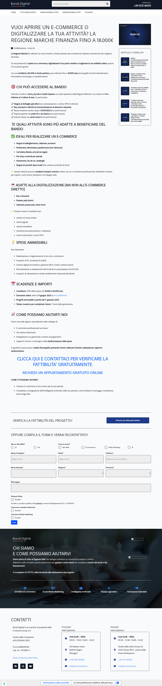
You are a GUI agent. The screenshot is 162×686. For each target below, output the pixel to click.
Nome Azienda (17, 467)
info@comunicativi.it (78, 666)
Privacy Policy (19, 657)
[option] (25, 590)
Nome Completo (18, 453)
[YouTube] (30, 666)
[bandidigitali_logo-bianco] (20, 4)
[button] (94, 12)
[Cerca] (107, 4)
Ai (132, 447)
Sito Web (65, 447)
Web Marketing (114, 447)
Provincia (110, 467)
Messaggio (15, 482)
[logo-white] (137, 544)
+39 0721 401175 (125, 659)
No (39, 447)
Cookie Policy (32, 657)
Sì (16, 447)
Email (60, 453)
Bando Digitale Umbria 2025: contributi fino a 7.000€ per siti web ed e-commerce (139, 90)
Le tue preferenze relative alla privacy (93, 682)
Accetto (18, 499)
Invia (14, 522)
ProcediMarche (60, 295)
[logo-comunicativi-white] (137, 565)
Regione (62, 467)
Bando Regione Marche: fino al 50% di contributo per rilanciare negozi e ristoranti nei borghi (139, 103)
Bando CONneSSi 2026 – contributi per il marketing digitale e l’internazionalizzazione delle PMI (140, 77)
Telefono (109, 453)
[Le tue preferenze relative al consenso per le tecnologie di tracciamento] (4, 684)
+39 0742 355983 (76, 659)
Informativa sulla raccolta (56, 682)
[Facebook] (15, 666)
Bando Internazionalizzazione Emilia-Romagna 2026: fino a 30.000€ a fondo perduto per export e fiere (139, 62)
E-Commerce (90, 447)
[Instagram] (23, 666)
